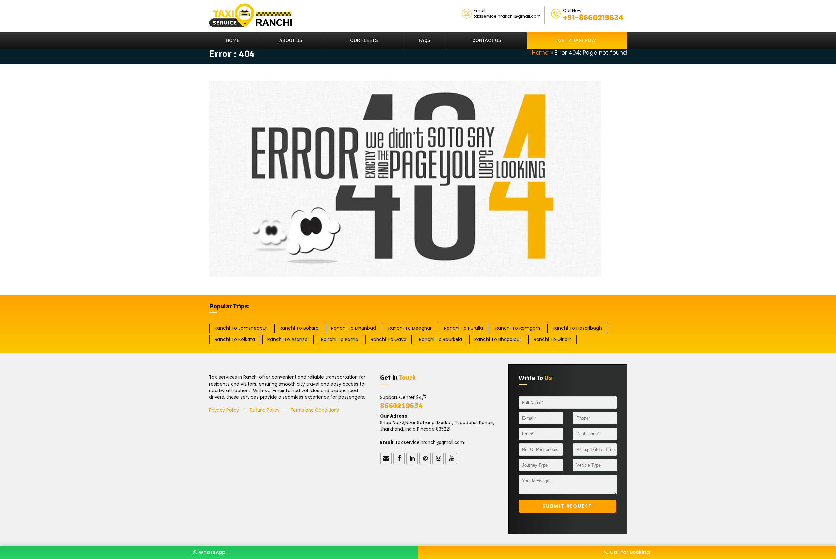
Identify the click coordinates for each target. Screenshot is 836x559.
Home (233, 40)
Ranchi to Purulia (463, 328)
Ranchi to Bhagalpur (497, 339)
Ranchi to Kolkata (235, 339)
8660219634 (401, 405)
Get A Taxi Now (577, 40)
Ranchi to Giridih (552, 339)
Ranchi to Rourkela (440, 339)
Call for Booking (629, 552)
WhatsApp (211, 552)
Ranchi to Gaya (389, 339)
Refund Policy (265, 410)
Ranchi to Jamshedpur (241, 328)
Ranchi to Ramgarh (517, 328)
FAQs (424, 40)
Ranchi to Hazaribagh (577, 328)
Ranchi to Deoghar (410, 328)
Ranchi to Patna (339, 339)
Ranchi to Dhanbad (353, 328)
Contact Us (486, 40)
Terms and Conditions (314, 410)
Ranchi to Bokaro (299, 328)
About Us (290, 40)
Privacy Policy (224, 410)
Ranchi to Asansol (288, 339)
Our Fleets (364, 40)
